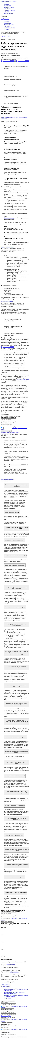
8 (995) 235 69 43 (12, 1)
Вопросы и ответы (9, 10)
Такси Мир (4, 1)
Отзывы (6, 11)
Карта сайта (7, 998)
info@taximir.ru (5, 19)
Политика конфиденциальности (10, 432)
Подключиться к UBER (7, 61)
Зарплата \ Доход (9, 7)
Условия (6, 4)
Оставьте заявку (9, 218)
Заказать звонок (8, 13)
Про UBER (7, 8)
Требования (7, 5)
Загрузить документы (23, 379)
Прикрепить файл (6, 1016)
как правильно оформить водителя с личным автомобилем (14, 992)
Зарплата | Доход (9, 24)
